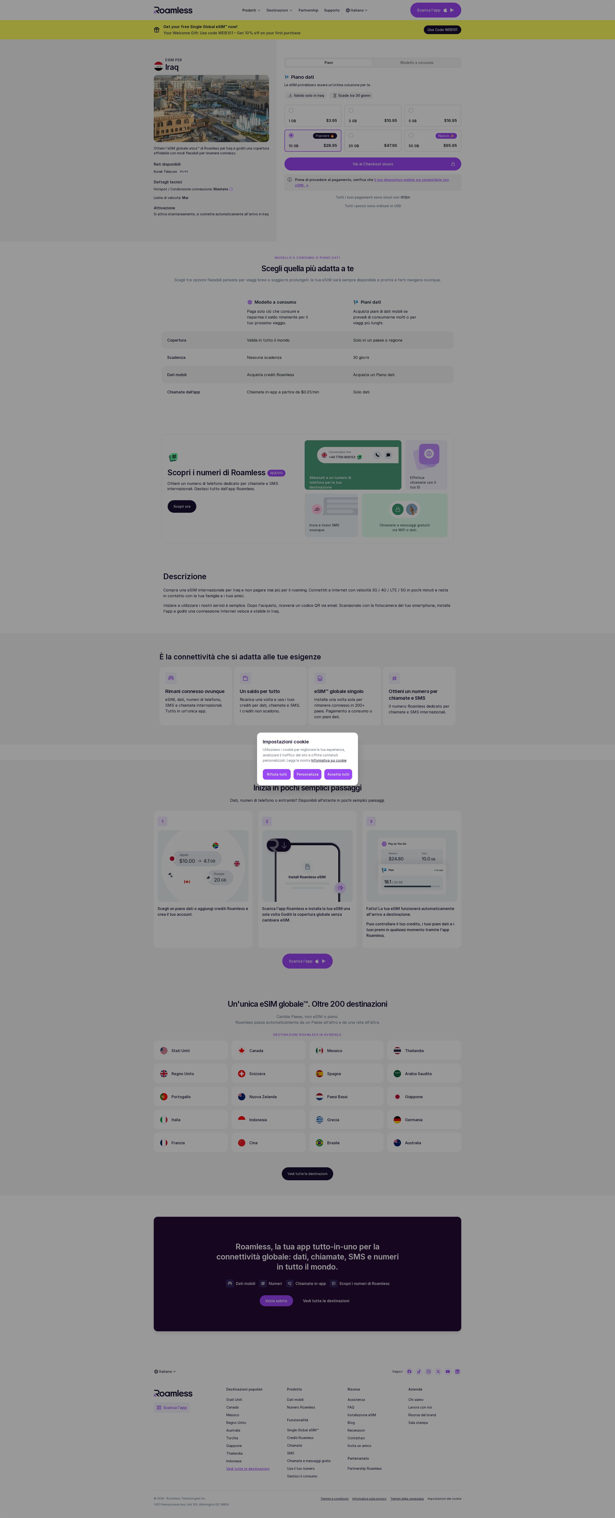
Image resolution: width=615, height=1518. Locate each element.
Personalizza (308, 774)
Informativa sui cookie (328, 760)
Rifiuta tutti (277, 774)
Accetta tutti (338, 774)
